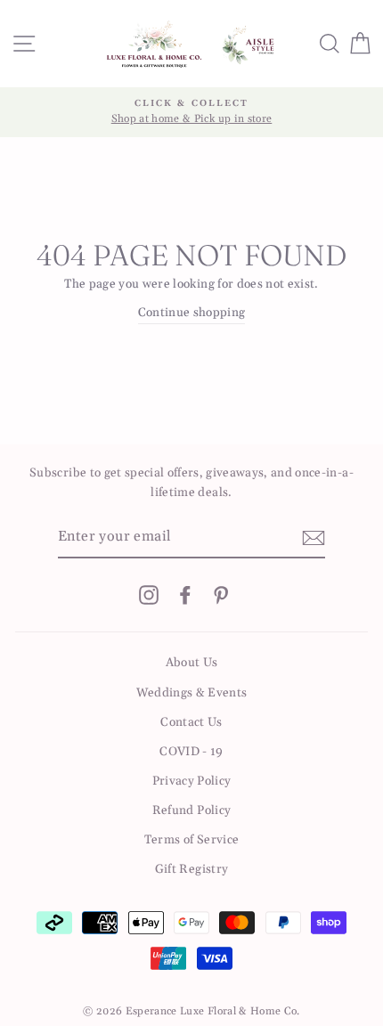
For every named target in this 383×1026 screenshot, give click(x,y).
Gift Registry (191, 869)
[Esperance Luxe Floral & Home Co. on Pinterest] (221, 595)
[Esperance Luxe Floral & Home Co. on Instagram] (149, 595)
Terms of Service (191, 840)
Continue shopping (192, 313)
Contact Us (191, 722)
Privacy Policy (192, 781)
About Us (192, 663)
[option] (191, 112)
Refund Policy (191, 810)
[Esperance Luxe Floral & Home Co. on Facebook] (185, 595)
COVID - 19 (191, 752)
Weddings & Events (192, 693)
